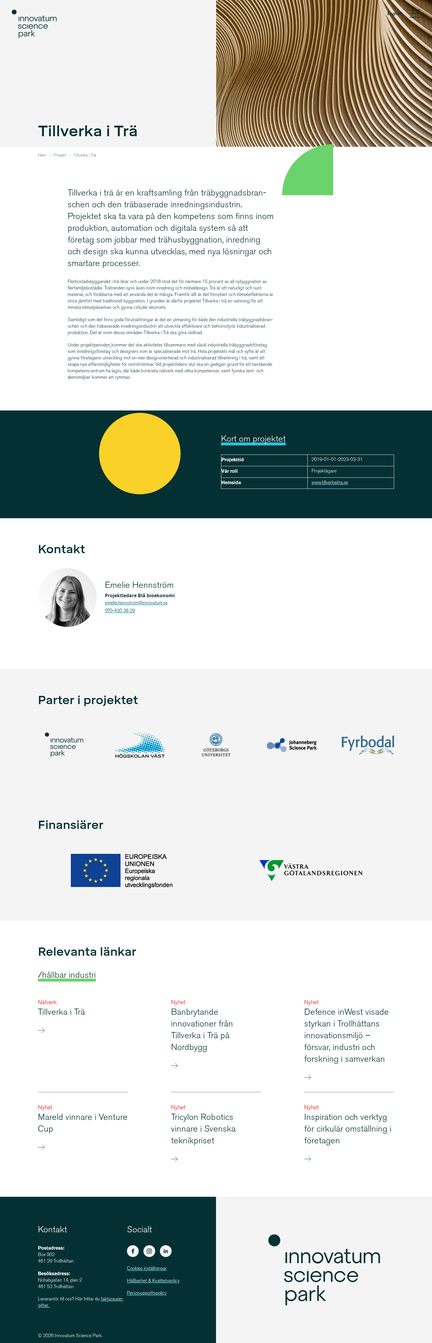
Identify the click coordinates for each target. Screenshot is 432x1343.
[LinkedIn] (166, 1251)
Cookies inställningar (147, 1269)
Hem (42, 156)
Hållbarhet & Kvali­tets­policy (153, 1281)
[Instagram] (149, 1251)
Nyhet (178, 1003)
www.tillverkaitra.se (330, 483)
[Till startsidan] (34, 24)
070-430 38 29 (120, 611)
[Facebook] (133, 1251)
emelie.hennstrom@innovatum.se (136, 603)
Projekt (60, 156)
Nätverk (47, 1003)
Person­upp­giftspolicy (147, 1293)
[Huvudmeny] (415, 14)
